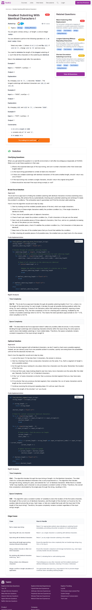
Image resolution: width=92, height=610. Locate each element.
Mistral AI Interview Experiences (40, 598)
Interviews (39, 3)
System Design (65, 593)
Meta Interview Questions (8, 593)
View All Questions (70, 74)
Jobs (31, 3)
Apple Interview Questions (9, 598)
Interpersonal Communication (69, 596)
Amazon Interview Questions (9, 596)
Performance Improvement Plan (70, 591)
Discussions (50, 3)
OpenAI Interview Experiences (40, 588)
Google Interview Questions (9, 591)
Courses (24, 3)
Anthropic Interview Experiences (40, 591)
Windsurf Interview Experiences (40, 596)
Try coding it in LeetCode (27, 140)
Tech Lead (64, 598)
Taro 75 (3, 588)
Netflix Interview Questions (9, 601)
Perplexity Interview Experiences (41, 593)
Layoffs (63, 588)
